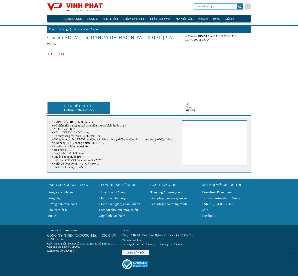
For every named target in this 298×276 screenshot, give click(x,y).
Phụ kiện (203, 18)
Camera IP (92, 18)
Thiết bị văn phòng (160, 18)
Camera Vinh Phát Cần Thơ (74, 8)
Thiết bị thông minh (134, 18)
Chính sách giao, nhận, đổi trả (120, 204)
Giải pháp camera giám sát (169, 198)
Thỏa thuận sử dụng (112, 192)
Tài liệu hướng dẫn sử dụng (221, 198)
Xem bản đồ (135, 252)
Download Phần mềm (217, 192)
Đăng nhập (54, 198)
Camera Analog (73, 18)
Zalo (205, 210)
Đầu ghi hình (110, 18)
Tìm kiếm (240, 7)
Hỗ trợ (216, 18)
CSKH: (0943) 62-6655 (218, 204)
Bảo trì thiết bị (57, 210)
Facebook (208, 216)
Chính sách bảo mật (112, 198)
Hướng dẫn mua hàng (62, 204)
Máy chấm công (184, 18)
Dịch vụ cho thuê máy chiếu (118, 210)
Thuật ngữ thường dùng (166, 192)
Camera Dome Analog (86, 29)
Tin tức (52, 216)
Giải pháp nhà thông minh (168, 204)
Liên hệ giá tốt (79, 108)
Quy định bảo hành (112, 216)
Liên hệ (229, 18)
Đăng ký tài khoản (60, 192)
